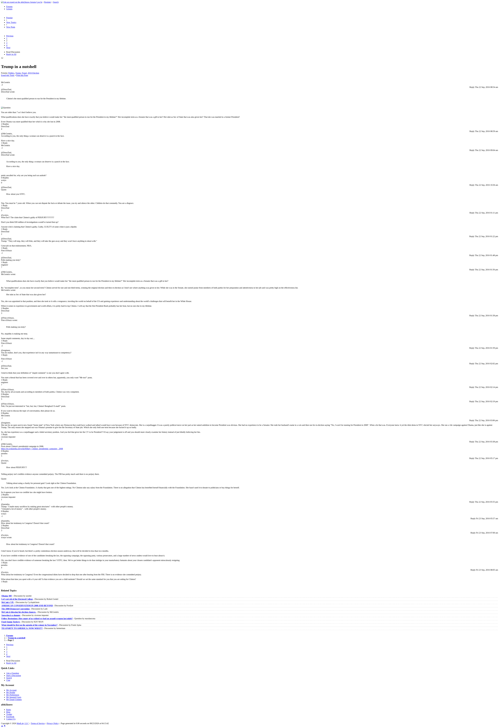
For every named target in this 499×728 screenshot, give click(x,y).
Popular (9, 18)
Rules (8, 710)
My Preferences (12, 695)
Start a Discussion (13, 675)
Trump (18, 73)
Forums (9, 6)
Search (56, 2)
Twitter (9, 714)
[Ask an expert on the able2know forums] (18, 2)
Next (8, 47)
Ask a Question (12, 673)
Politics (11, 73)
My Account (11, 690)
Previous (9, 36)
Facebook (10, 717)
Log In (39, 2)
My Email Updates (14, 699)
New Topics (11, 22)
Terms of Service (38, 723)
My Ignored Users (13, 697)
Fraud (24, 73)
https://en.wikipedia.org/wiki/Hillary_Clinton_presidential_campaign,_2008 (32, 449)
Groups (9, 9)
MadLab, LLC (23, 723)
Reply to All (11, 54)
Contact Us (10, 719)
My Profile (10, 692)
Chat (8, 680)
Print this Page (22, 75)
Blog (8, 712)
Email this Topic (7, 75)
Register (47, 2)
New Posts (10, 27)
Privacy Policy (53, 723)
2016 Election (33, 73)
